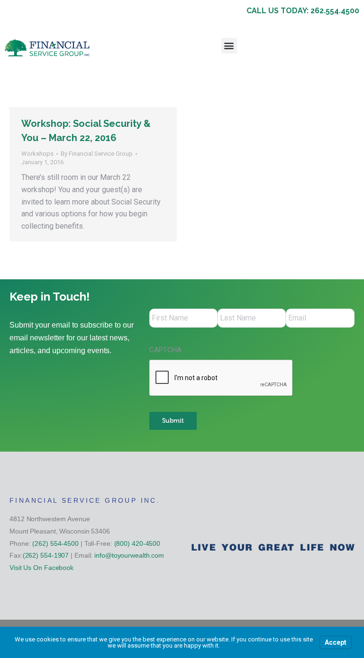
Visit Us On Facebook (41, 567)
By (97, 153)
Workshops (37, 153)
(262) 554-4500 (55, 543)
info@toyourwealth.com (129, 555)
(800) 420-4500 (137, 543)
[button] (229, 45)
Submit (173, 421)
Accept (335, 642)
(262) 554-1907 (46, 555)
